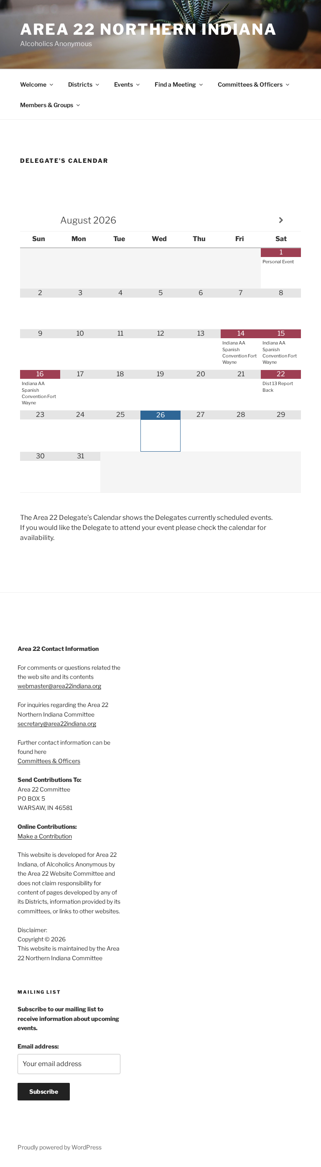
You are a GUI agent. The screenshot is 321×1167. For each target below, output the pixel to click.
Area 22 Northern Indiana (148, 29)
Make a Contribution (45, 836)
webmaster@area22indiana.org (59, 685)
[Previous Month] (40, 220)
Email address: (38, 1046)
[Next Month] (281, 220)
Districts (80, 84)
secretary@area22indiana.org (57, 723)
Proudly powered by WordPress (60, 1147)
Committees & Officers (250, 84)
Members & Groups (46, 104)
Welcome (33, 84)
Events (123, 84)
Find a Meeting (175, 84)
